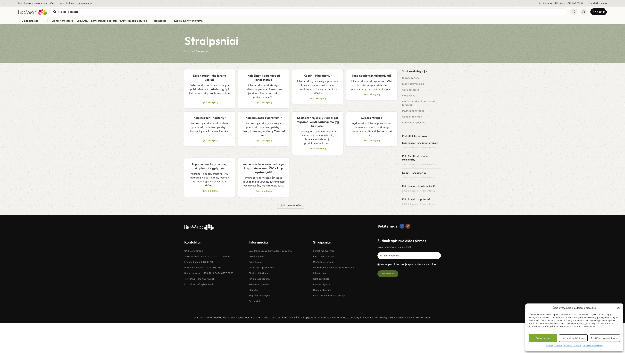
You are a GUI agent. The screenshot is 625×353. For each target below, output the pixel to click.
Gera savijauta (410, 89)
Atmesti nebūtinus (573, 338)
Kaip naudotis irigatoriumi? (264, 118)
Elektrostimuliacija (413, 83)
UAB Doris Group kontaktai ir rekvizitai (270, 251)
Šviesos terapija (371, 118)
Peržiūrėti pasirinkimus (604, 338)
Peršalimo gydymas (413, 122)
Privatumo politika (572, 345)
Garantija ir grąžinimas (261, 267)
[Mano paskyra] (584, 11)
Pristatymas (255, 262)
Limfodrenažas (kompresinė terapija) (418, 103)
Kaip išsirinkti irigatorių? (210, 118)
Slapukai (253, 290)
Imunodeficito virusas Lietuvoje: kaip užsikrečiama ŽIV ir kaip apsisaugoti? (263, 168)
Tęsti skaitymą (209, 102)
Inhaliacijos (408, 95)
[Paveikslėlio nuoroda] (199, 226)
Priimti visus (543, 338)
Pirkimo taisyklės (258, 273)
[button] (618, 308)
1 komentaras (427, 147)
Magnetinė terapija (413, 110)
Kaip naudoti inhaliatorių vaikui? (420, 142)
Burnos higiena (411, 77)
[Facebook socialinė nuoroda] (402, 226)
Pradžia (188, 51)
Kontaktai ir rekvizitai (593, 345)
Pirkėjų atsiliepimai (259, 278)
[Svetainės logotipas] (33, 11)
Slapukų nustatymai (260, 295)
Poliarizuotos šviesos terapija (329, 295)
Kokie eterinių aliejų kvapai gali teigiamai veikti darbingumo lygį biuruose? (318, 122)
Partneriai (254, 301)
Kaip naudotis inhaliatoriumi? (371, 75)
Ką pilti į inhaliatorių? (318, 75)
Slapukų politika (554, 345)
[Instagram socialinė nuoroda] (407, 226)
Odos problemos (412, 116)
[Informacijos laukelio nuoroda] (36, 3)
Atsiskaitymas (256, 256)
